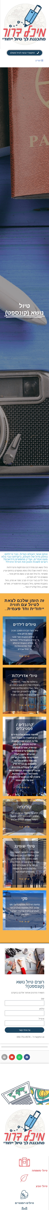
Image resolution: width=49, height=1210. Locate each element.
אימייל (41, 1019)
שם (42, 999)
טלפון (41, 1009)
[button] (27, 1057)
